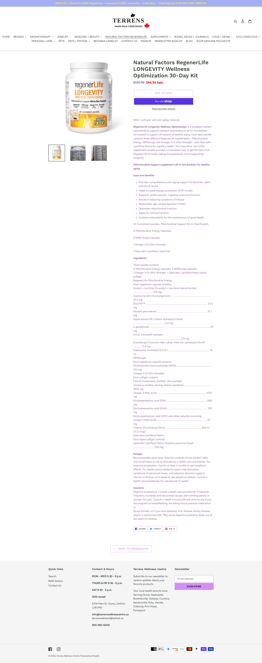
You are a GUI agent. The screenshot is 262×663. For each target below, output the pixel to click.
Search (52, 576)
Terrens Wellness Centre (68, 656)
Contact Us (54, 585)
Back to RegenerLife (133, 548)
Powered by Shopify (89, 656)
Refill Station (55, 580)
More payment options (163, 108)
